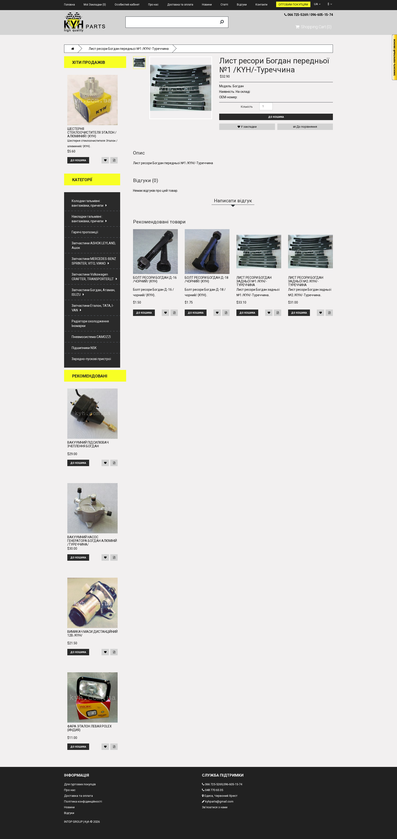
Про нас (69, 790)
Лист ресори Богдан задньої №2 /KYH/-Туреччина (305, 281)
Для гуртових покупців (80, 784)
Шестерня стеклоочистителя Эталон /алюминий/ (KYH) (91, 132)
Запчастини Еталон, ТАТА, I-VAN (93, 308)
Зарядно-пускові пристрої (91, 359)
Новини (69, 807)
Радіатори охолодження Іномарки (90, 323)
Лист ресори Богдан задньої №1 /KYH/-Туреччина (254, 281)
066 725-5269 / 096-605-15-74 (310, 15)
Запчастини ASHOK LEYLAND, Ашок (94, 245)
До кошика (276, 116)
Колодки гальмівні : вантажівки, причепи (87, 203)
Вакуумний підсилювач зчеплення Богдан (88, 444)
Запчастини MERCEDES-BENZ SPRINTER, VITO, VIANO (94, 261)
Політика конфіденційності (83, 801)
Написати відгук (262, 53)
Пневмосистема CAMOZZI (91, 337)
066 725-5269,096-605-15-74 (223, 784)
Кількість (246, 106)
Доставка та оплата (78, 795)
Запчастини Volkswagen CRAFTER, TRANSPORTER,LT (93, 277)
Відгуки (69, 813)
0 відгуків (245, 53)
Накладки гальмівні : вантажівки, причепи (87, 219)
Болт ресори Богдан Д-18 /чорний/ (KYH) (206, 279)
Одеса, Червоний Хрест (221, 795)
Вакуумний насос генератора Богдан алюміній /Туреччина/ (92, 540)
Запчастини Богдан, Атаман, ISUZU (93, 292)
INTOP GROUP (73, 821)
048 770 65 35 (213, 790)
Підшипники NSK (84, 348)
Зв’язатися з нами (214, 807)
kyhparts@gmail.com (218, 801)
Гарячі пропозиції (85, 232)
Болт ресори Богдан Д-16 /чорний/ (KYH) (155, 279)
